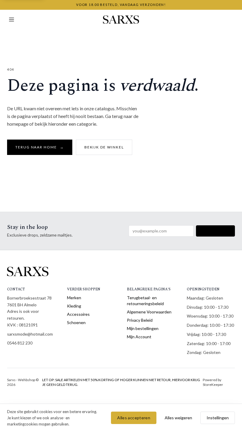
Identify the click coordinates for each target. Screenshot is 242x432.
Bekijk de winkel (104, 147)
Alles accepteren (133, 417)
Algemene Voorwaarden (149, 311)
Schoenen (76, 322)
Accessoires (78, 314)
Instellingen (218, 417)
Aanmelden (215, 231)
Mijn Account (139, 336)
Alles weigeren (178, 417)
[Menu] (11, 19)
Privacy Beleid (140, 320)
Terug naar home (39, 147)
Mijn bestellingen (142, 328)
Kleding (74, 305)
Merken (74, 297)
